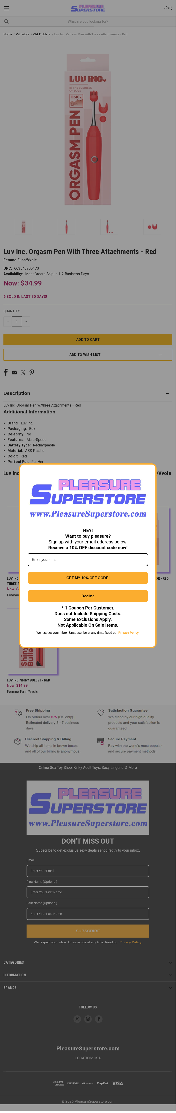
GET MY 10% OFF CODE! (88, 578)
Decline (88, 596)
